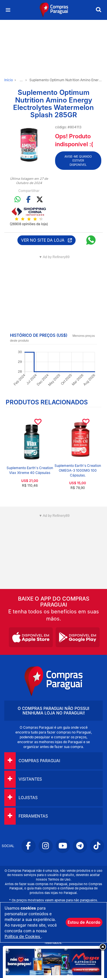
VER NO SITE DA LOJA (44, 240)
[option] (29, 145)
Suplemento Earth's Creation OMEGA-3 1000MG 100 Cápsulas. (77, 470)
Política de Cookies (23, 936)
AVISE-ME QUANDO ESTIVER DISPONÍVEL (78, 160)
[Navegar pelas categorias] (8, 10)
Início (8, 80)
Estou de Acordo (84, 922)
